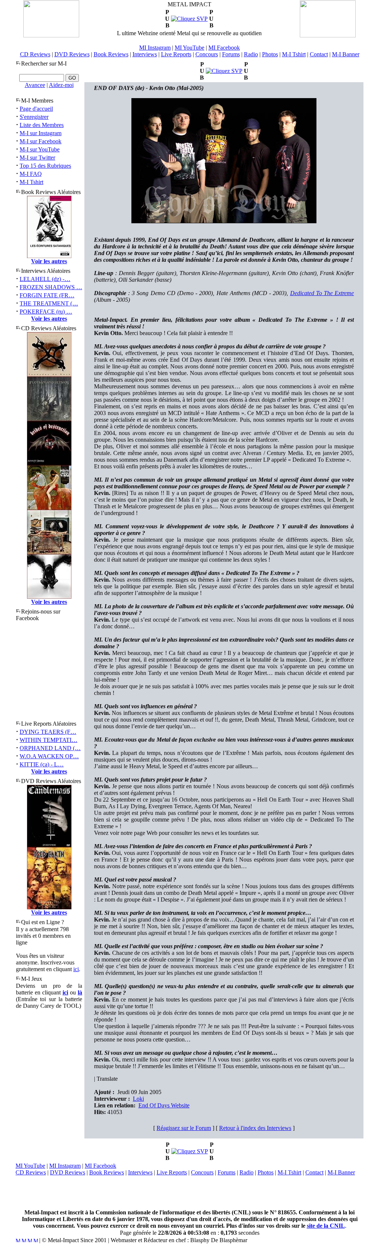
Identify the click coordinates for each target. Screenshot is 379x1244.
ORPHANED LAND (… (50, 748)
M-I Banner (345, 54)
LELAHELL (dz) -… (45, 279)
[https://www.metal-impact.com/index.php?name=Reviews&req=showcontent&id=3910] (189, 1151)
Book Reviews (111, 54)
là (80, 992)
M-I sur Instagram (40, 133)
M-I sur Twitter (37, 157)
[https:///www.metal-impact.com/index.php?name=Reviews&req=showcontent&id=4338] (189, 19)
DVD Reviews (72, 54)
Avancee (35, 85)
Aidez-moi (61, 85)
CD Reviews (35, 54)
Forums (231, 54)
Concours (206, 54)
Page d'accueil (36, 109)
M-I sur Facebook (40, 141)
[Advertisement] (189, 1192)
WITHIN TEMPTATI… (48, 740)
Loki (138, 1099)
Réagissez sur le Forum (184, 1128)
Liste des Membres (42, 125)
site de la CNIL (326, 1226)
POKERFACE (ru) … (46, 311)
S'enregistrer (34, 117)
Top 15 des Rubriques (45, 166)
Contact (319, 54)
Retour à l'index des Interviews (255, 1128)
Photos (270, 54)
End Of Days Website (164, 1105)
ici (76, 969)
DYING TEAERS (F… (48, 732)
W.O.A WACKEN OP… (49, 756)
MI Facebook (224, 47)
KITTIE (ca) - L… (42, 764)
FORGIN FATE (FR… (47, 295)
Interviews (145, 54)
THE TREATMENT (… (49, 303)
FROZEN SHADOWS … (51, 287)
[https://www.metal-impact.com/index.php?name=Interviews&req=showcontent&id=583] (224, 71)
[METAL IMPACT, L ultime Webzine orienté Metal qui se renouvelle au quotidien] (51, 35)
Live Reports (176, 54)
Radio (251, 54)
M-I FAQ (31, 174)
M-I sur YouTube (40, 149)
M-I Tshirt (294, 54)
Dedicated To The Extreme (322, 293)
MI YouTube (189, 47)
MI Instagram (155, 47)
